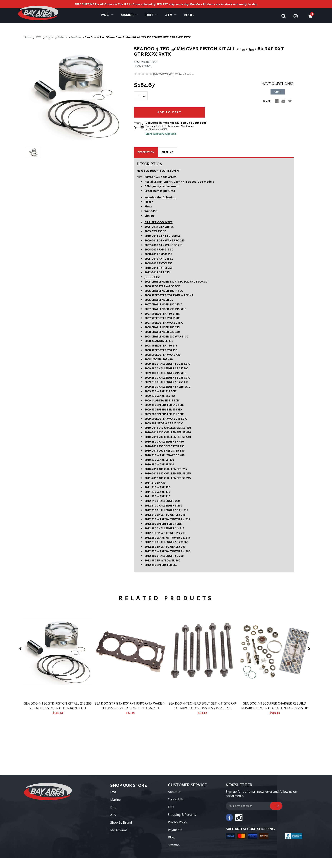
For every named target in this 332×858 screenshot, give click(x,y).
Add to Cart (58, 651)
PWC (105, 15)
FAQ (171, 807)
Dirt (149, 15)
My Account (118, 830)
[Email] (283, 101)
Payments (175, 830)
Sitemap (174, 845)
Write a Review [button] (184, 74)
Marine (127, 15)
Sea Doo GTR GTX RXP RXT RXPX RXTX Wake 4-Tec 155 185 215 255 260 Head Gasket (130, 705)
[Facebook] (277, 101)
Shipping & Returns (182, 814)
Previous (21, 649)
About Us (174, 792)
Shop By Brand (121, 822)
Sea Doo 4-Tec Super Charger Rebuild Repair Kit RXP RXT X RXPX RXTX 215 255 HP (274, 705)
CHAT (277, 91)
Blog (189, 15)
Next (310, 649)
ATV (168, 15)
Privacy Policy (177, 822)
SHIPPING (167, 152)
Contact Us (176, 799)
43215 (163, 129)
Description (146, 152)
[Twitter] (290, 101)
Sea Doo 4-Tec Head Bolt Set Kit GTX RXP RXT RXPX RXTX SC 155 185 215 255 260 (202, 705)
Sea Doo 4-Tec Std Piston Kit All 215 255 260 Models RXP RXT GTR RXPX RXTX (58, 705)
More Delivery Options (160, 134)
